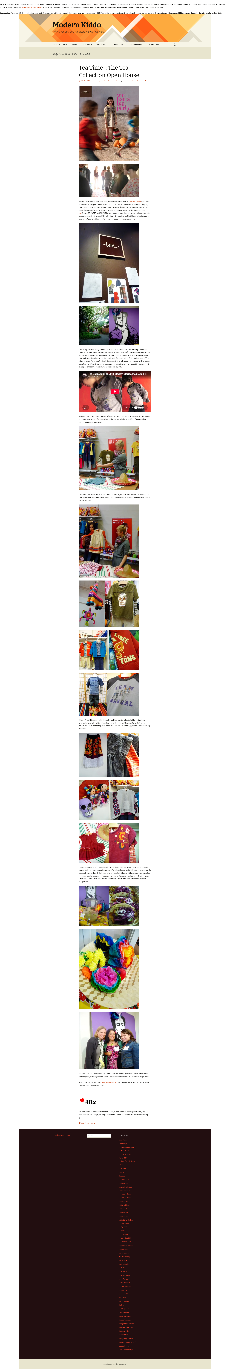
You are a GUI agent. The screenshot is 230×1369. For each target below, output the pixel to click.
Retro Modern (126, 1242)
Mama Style (123, 1260)
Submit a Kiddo (153, 45)
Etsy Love (122, 1172)
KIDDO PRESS (102, 45)
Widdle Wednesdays (126, 1350)
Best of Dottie (126, 1154)
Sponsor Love (124, 1290)
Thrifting (121, 1305)
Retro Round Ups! (125, 1286)
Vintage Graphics (125, 1320)
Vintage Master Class (126, 1327)
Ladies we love (124, 1253)
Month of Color (124, 1264)
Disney (121, 1165)
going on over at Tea (109, 1082)
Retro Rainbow (124, 1279)
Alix (148, 81)
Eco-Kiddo (124, 1234)
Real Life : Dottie (124, 1275)
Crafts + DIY (122, 1158)
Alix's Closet (123, 1140)
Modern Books (126, 1194)
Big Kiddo (124, 1227)
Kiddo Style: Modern (126, 1220)
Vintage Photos (124, 1335)
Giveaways (122, 1176)
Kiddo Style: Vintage (126, 1245)
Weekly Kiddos (124, 1346)
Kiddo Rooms (123, 1216)
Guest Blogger (124, 1180)
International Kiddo (125, 1187)
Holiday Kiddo (123, 1183)
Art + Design (123, 1144)
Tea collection (137, 81)
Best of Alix (125, 1150)
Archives (75, 45)
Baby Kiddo (125, 1223)
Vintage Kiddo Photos (126, 1324)
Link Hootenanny (124, 1257)
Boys (123, 1230)
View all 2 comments (88, 1123)
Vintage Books (126, 1198)
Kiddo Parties (123, 1212)
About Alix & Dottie (60, 45)
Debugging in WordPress (31, 7)
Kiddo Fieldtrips (124, 1205)
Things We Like (124, 1301)
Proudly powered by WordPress (115, 1364)
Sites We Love (118, 45)
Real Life (122, 1268)
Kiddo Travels (123, 1249)
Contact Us (87, 45)
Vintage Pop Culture (126, 1338)
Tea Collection (135, 201)
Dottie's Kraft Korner (128, 1161)
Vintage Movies (124, 1331)
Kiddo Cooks (123, 1201)
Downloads (122, 1168)
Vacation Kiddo (124, 1312)
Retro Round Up (124, 1283)
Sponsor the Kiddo (136, 45)
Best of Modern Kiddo (126, 1147)
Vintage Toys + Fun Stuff (127, 1342)
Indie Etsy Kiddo (126, 1238)
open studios (127, 81)
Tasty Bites (122, 1297)
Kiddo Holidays (124, 1209)
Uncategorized (99, 81)
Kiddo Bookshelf (124, 1191)
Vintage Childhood (125, 1316)
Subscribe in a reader (63, 1135)
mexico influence (115, 81)
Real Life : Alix (123, 1271)
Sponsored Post (124, 1294)
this (80, 213)
